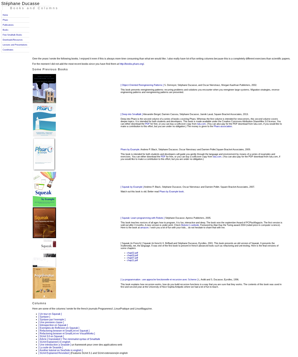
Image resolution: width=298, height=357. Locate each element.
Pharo (5, 20)
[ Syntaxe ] (44, 316)
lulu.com (201, 124)
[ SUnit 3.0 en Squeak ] (51, 336)
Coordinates (8, 50)
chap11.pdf (132, 260)
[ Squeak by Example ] (132, 187)
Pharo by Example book (171, 191)
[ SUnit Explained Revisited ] (54, 353)
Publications (8, 25)
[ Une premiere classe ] (51, 322)
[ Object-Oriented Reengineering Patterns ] (142, 85)
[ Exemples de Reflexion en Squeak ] (58, 328)
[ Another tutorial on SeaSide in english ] (60, 350)
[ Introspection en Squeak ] (53, 325)
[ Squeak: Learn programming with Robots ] (143, 218)
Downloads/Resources (13, 40)
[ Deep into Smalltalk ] (132, 114)
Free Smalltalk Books (12, 35)
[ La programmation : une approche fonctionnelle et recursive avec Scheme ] (159, 279)
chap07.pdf (132, 258)
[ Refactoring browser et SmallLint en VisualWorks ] (66, 333)
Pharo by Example (130, 149)
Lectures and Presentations (15, 45)
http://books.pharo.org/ (132, 64)
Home (5, 15)
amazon (144, 227)
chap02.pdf (132, 253)
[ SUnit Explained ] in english (54, 342)
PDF (147, 124)
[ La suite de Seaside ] (50, 347)
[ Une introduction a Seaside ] (55, 344)
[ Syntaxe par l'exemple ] (51, 319)
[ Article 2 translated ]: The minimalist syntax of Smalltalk (69, 339)
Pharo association (223, 126)
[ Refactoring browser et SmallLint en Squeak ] (63, 330)
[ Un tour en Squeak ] (50, 314)
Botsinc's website (190, 225)
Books (5, 30)
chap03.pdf (132, 255)
